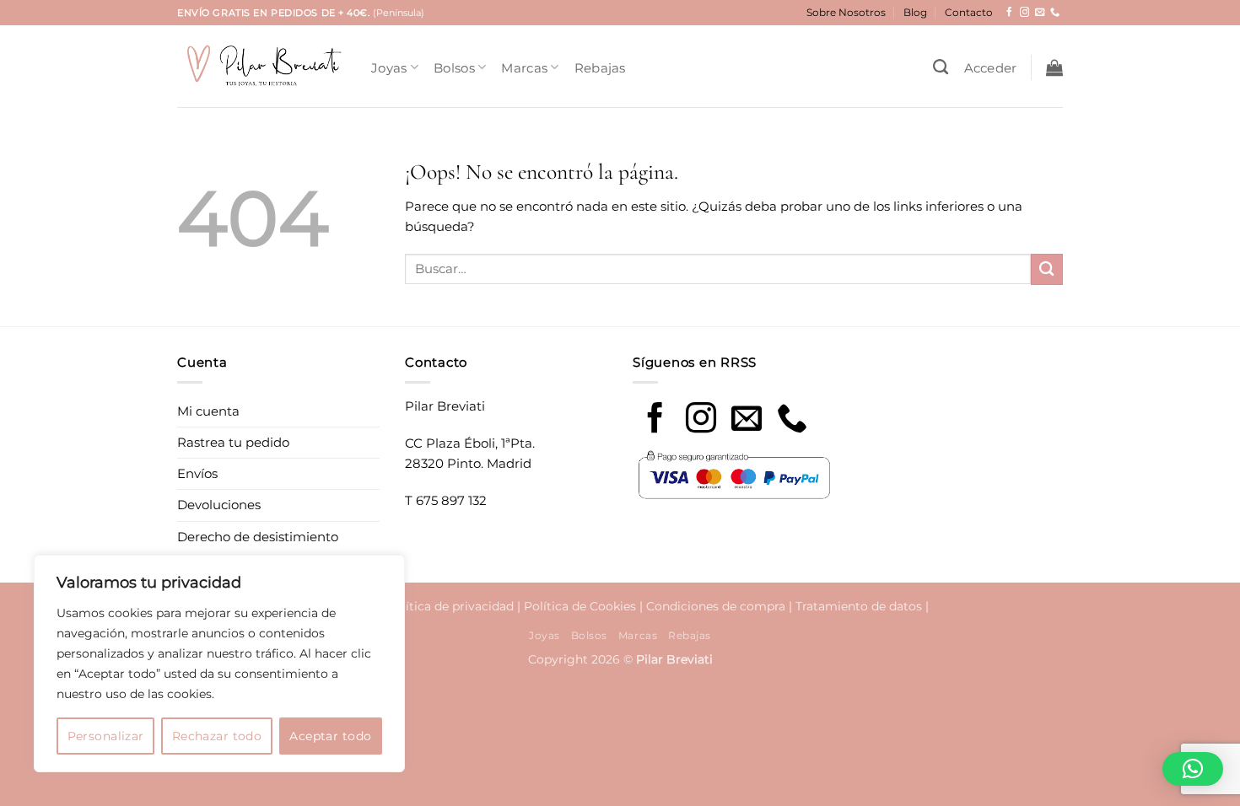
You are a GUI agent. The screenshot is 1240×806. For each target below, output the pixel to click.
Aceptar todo (330, 736)
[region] (219, 663)
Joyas (389, 68)
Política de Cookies (580, 606)
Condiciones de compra (715, 606)
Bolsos (454, 68)
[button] (990, 68)
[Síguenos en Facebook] (1009, 13)
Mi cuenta (208, 411)
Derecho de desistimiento (257, 537)
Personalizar (105, 736)
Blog (915, 12)
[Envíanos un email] (1039, 13)
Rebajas (600, 68)
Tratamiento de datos (858, 606)
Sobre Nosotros (846, 12)
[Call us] (792, 420)
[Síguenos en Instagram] (1024, 13)
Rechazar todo (216, 736)
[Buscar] (940, 67)
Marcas (524, 68)
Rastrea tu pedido (233, 442)
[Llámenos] (1054, 13)
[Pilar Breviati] (261, 66)
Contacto (969, 12)
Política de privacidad (450, 606)
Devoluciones (219, 505)
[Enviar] (1047, 269)
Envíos (197, 473)
